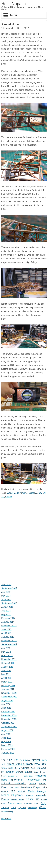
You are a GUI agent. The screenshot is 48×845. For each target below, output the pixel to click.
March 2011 (6, 682)
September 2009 (9, 726)
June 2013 (6, 629)
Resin (11, 803)
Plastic (29, 799)
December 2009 (9, 715)
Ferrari (43, 772)
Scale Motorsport (24, 804)
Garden (11, 776)
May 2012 (6, 652)
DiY (2, 772)
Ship (43, 803)
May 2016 (6, 596)
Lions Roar (14, 787)
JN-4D (42, 783)
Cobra (17, 768)
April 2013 (6, 633)
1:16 (3, 760)
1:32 (9, 760)
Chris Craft (7, 768)
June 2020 (6, 584)
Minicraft (21, 791)
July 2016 (6, 592)
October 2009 (7, 723)
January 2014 (7, 622)
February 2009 (8, 749)
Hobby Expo (28, 776)
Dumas (19, 772)
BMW (37, 764)
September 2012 (9, 644)
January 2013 (7, 637)
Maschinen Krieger (30, 787)
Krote (3, 787)
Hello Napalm (13, 3)
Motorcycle (41, 795)
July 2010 (6, 704)
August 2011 (7, 667)
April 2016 (6, 599)
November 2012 (9, 640)
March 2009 (7, 745)
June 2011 (6, 670)
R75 (37, 799)
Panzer (5, 799)
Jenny (39, 493)
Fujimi (3, 776)
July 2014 (6, 611)
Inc (44, 780)
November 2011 (8, 659)
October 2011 (7, 663)
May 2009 (6, 741)
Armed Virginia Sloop (20, 763)
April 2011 (6, 678)
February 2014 (8, 618)
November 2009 (9, 719)
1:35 (16, 760)
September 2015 (9, 603)
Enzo (36, 772)
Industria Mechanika (13, 783)
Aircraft (8, 497)
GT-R (18, 775)
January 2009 (7, 753)
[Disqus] (24, 534)
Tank (13, 807)
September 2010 (9, 697)
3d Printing (25, 760)
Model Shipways (12, 795)
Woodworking (7, 811)
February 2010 (8, 712)
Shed (36, 804)
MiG (13, 791)
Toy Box (22, 808)
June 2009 (6, 738)
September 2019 (9, 588)
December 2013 (9, 626)
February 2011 (8, 685)
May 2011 (6, 674)
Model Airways (20, 493)
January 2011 (7, 689)
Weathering (32, 808)
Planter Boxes (17, 799)
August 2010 (7, 700)
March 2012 (7, 655)
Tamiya (5, 807)
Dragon (10, 771)
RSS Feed (6, 818)
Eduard (28, 772)
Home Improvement (11, 780)
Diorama (41, 767)
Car (44, 764)
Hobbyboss (40, 775)
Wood (10, 493)
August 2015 (7, 607)
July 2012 (6, 648)
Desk (33, 768)
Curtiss (32, 493)
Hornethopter (33, 779)
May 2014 (6, 614)
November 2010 (9, 693)
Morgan (29, 795)
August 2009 (7, 730)
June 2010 (6, 708)
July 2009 (6, 734)
